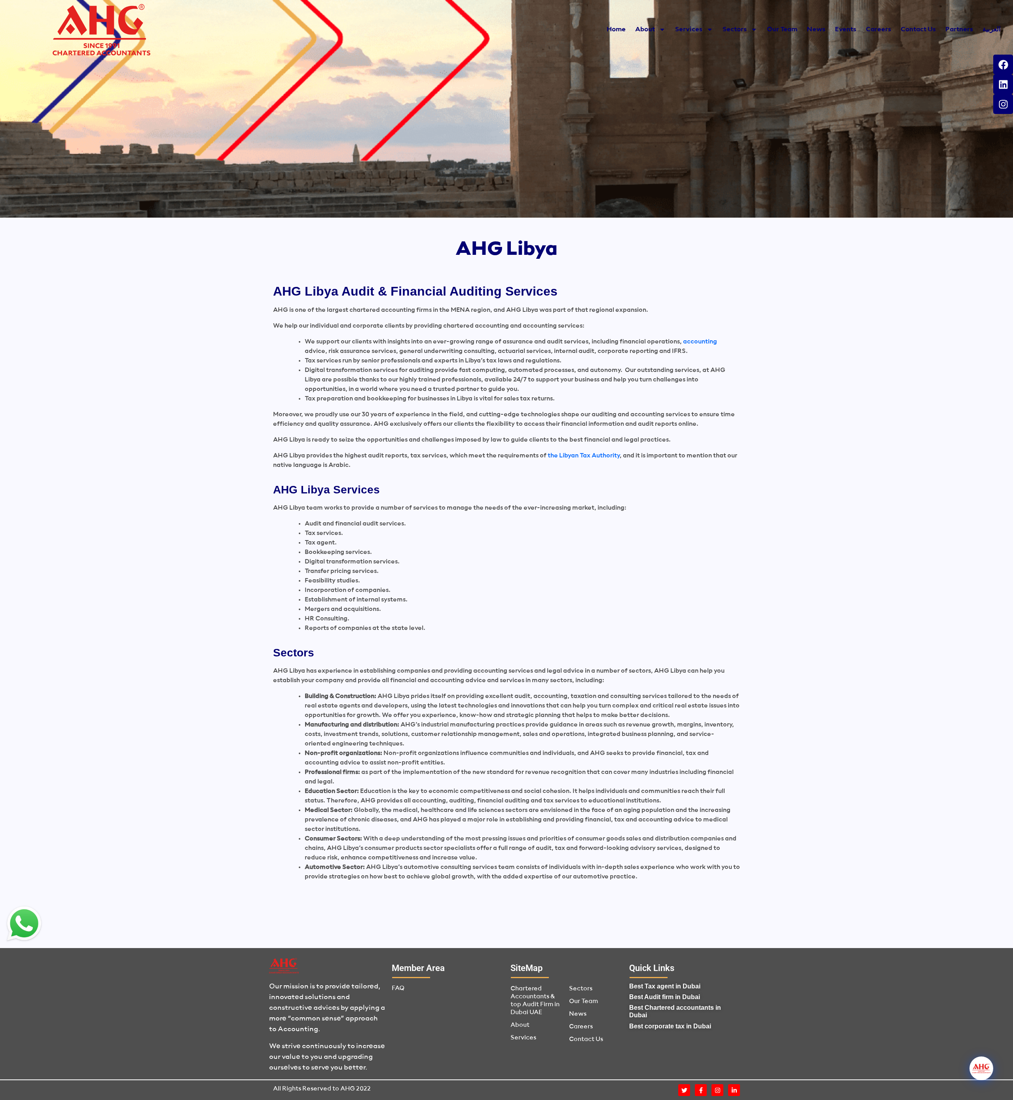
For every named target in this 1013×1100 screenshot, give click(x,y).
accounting (700, 342)
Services (688, 29)
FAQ (398, 988)
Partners (959, 29)
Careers (878, 29)
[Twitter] (684, 1090)
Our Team (782, 29)
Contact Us (918, 29)
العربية (992, 29)
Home (616, 29)
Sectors (735, 29)
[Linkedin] (1003, 84)
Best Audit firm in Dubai (664, 997)
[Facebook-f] (701, 1090)
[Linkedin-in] (734, 1090)
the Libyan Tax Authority (584, 456)
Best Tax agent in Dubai (664, 986)
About (645, 29)
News (816, 29)
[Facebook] (1003, 64)
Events (845, 29)
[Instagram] (1003, 104)
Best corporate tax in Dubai (670, 1026)
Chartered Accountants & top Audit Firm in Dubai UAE (535, 1001)
